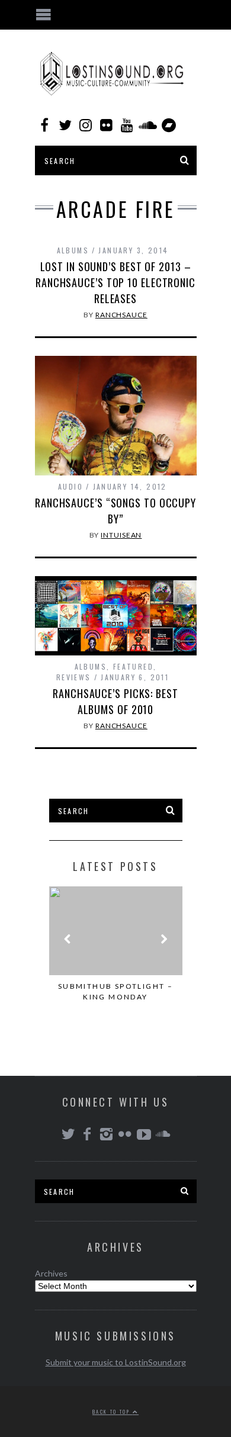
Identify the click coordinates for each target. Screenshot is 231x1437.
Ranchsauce (121, 314)
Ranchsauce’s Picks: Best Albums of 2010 (115, 701)
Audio (70, 486)
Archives (51, 1273)
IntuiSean (121, 535)
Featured (133, 666)
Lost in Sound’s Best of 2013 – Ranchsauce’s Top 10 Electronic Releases (115, 282)
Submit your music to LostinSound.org (116, 1362)
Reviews (73, 677)
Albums (73, 250)
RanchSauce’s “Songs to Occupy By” (115, 510)
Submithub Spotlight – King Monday (115, 991)
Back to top (112, 1411)
